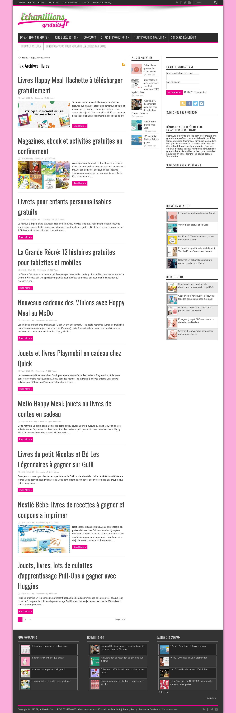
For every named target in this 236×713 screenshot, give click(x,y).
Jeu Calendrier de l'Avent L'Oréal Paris (189, 669)
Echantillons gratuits (34, 37)
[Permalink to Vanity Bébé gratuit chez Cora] (136, 129)
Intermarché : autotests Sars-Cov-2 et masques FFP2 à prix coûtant (145, 86)
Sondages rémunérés (183, 37)
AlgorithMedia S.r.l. (45, 709)
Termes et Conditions (149, 709)
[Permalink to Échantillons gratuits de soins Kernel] (136, 73)
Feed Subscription (123, 64)
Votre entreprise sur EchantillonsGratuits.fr (99, 709)
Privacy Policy (129, 709)
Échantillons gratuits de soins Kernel (150, 68)
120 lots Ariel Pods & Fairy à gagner (151, 139)
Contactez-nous (170, 709)
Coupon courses (71, 2)
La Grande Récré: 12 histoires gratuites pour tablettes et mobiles (66, 257)
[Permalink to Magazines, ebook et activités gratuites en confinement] (44, 188)
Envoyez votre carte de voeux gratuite (50, 681)
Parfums (86, 2)
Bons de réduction (66, 37)
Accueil (21, 2)
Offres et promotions (115, 37)
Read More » (79, 126)
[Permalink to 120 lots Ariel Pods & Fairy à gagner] (136, 144)
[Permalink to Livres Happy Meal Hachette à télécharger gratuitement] (44, 127)
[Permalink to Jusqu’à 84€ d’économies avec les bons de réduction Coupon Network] (136, 109)
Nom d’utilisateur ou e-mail (179, 73)
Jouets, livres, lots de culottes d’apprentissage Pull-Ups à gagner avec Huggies (67, 575)
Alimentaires (54, 2)
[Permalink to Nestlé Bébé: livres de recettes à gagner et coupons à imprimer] (44, 552)
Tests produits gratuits (150, 37)
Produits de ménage (102, 2)
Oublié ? (188, 92)
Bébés (31, 2)
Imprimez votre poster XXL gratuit (48, 669)
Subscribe (163, 692)
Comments (38, 98)
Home (25, 57)
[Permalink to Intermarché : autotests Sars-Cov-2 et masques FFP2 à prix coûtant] (136, 88)
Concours (90, 37)
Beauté (41, 2)
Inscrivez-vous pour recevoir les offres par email (76, 46)
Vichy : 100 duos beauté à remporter (188, 657)
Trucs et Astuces (31, 46)
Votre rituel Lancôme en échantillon (49, 646)
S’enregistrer (200, 92)
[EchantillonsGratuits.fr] (44, 27)
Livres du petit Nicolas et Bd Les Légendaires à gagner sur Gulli (58, 459)
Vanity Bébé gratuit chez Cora (150, 124)
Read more (211, 698)
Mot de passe (173, 82)
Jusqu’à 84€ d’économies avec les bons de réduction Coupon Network (144, 106)
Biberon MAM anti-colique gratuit (47, 657)
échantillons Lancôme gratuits (187, 146)
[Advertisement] (155, 19)
